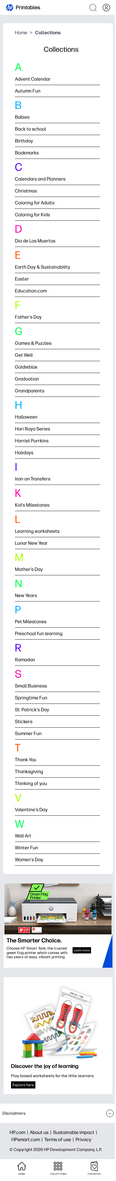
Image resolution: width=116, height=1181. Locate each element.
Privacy (83, 1139)
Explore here (23, 1085)
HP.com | (20, 1132)
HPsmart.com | (27, 1139)
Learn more (82, 950)
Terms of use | (60, 1139)
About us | (41, 1132)
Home (21, 32)
